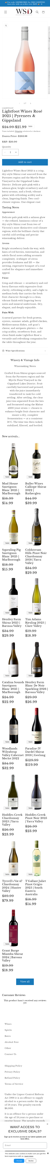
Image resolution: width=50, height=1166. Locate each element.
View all (25, 981)
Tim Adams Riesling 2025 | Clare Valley (35, 623)
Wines (8, 1024)
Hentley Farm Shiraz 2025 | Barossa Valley (12, 623)
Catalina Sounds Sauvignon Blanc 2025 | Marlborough (13, 687)
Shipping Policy (13, 1066)
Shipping (18, 131)
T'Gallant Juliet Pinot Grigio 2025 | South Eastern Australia (35, 887)
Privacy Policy (12, 1072)
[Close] (48, 1153)
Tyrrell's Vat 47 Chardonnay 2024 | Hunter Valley (12, 886)
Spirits (8, 1030)
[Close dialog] (47, 1124)
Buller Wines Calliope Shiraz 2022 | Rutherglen (35, 488)
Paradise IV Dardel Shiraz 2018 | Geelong (35, 752)
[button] (6, 12)
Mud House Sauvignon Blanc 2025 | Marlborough (11, 488)
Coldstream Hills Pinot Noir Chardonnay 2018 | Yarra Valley (36, 556)
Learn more (29, 1156)
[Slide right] (30, 103)
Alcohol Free (12, 1042)
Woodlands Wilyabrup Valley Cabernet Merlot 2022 (13, 753)
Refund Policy (12, 1078)
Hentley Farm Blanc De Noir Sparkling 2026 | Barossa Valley (36, 687)
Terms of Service (14, 1084)
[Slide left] (19, 103)
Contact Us (10, 1054)
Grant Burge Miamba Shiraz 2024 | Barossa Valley (12, 955)
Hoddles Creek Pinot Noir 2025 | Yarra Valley (36, 818)
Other (8, 1048)
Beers (8, 1036)
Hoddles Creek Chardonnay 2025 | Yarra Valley (12, 819)
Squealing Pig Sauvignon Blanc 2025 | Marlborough (11, 554)
